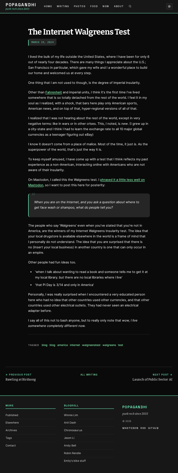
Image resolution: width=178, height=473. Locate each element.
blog (46, 345)
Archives (11, 430)
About (119, 6)
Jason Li (69, 438)
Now (106, 6)
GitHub (153, 428)
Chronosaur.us (73, 430)
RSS (143, 428)
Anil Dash (70, 422)
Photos (79, 6)
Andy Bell (70, 445)
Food (94, 6)
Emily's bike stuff (75, 460)
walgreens (110, 345)
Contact (11, 445)
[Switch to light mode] (169, 6)
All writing (89, 374)
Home (48, 6)
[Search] (130, 6)
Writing (63, 6)
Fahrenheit (53, 92)
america (63, 345)
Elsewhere (12, 422)
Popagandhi (21, 4)
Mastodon (130, 428)
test (120, 345)
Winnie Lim (71, 415)
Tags (9, 438)
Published (12, 415)
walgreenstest (92, 345)
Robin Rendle (72, 453)
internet (76, 345)
